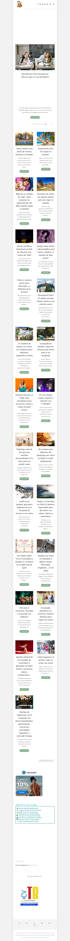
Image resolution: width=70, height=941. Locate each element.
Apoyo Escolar (19, 861)
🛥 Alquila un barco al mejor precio (27, 812)
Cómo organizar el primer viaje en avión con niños (45, 660)
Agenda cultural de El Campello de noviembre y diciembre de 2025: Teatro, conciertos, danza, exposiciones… (24, 666)
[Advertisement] (35, 29)
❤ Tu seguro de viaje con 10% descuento (28, 810)
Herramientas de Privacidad (30, 937)
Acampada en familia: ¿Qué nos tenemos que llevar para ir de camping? (45, 349)
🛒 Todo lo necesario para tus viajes (27, 821)
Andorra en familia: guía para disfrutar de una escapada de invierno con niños (24, 507)
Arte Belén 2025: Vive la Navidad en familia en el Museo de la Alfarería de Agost (24, 561)
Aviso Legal (26, 935)
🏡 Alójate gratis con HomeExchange (27, 814)
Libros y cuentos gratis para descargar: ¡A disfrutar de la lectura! (24, 286)
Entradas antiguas (46, 760)
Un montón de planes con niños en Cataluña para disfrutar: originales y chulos (24, 349)
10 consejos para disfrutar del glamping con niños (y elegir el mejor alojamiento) (46, 455)
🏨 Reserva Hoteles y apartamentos (27, 808)
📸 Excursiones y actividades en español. (29, 818)
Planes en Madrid (44, 937)
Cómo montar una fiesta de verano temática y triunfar (24, 151)
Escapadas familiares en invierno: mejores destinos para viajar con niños (46, 614)
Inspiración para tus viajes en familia (45, 151)
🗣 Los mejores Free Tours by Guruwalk (28, 816)
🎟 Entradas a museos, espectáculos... (28, 819)
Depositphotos (33, 865)
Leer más (35, 117)
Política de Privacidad (36, 935)
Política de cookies (49, 935)
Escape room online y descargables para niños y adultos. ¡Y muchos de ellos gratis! (46, 252)
